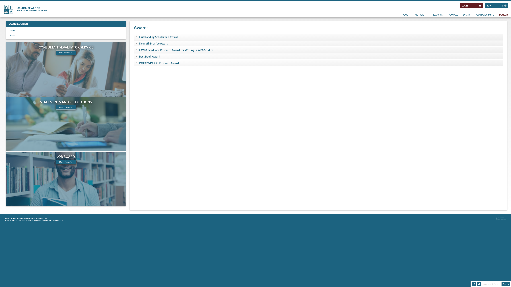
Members (503, 15)
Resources (438, 15)
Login (465, 6)
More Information (65, 53)
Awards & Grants (485, 15)
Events (466, 15)
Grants (12, 35)
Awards (12, 30)
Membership (421, 15)
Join (489, 6)
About (406, 15)
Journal (453, 15)
